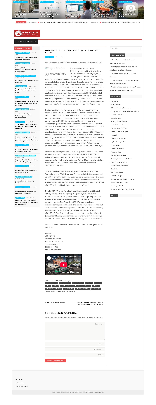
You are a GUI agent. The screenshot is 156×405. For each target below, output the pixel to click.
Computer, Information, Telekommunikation (125, 111)
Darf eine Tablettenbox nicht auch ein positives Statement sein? (26, 150)
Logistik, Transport (117, 148)
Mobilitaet (97, 286)
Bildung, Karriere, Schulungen (121, 108)
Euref (48, 286)
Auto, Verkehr (49, 57)
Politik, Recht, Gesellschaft (120, 165)
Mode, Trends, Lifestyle (22, 145)
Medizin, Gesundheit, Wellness (121, 159)
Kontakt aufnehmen (22, 386)
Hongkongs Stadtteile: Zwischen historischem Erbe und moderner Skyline (102, 14)
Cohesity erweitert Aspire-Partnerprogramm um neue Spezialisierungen (23, 116)
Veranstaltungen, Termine (119, 182)
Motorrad (50, 288)
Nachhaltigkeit (69, 288)
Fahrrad (56, 286)
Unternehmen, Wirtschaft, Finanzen (76, 2)
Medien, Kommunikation (119, 155)
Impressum (19, 379)
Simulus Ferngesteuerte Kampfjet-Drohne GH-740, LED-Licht (25, 192)
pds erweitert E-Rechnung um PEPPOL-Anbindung (76, 15)
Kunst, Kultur (115, 145)
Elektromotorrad (79, 283)
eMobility (89, 283)
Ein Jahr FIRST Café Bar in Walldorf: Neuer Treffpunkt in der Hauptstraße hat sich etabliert (26, 202)
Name (101, 344)
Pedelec (86, 288)
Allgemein (114, 101)
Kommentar (99, 324)
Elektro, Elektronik (117, 115)
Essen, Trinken (20, 122)
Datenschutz (20, 383)
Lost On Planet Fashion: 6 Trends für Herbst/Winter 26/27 (26, 171)
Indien (70, 286)
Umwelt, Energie (116, 176)
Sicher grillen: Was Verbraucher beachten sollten (24, 182)
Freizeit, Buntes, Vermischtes (24, 176)
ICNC (63, 286)
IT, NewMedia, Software (125, 2)
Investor (87, 286)
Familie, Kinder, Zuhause (47, 2)
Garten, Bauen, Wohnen (20, 2)
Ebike (56, 283)
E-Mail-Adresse (98, 349)
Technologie (96, 288)
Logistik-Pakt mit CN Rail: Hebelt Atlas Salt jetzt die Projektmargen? (26, 161)
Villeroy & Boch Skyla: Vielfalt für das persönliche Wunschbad (23, 14)
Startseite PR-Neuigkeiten (26, 42)
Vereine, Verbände (117, 186)
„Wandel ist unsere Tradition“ (56, 302)
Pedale (79, 288)
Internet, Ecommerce (118, 138)
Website (100, 355)
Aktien (49, 283)
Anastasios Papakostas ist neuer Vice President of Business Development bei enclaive (127, 13)
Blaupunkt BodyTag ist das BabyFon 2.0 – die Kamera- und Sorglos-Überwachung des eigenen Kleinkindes (27, 139)
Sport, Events (115, 169)
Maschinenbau (116, 152)
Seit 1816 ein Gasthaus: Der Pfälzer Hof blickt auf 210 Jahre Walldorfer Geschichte (26, 126)
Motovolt (58, 288)
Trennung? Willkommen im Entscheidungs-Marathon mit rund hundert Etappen (50, 14)
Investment (78, 286)
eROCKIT (98, 283)
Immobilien (114, 135)
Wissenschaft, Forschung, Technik (122, 189)
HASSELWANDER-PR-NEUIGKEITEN (93, 392)
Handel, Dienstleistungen (119, 131)
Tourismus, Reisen (98, 2)
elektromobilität (65, 283)
